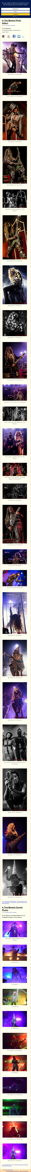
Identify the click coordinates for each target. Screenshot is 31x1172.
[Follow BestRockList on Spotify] (23, 37)
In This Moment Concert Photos (19, 1164)
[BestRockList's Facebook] (14, 37)
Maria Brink (19, 902)
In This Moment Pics (13, 902)
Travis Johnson (6, 903)
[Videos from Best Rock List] (8, 37)
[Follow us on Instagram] (3, 37)
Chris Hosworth (21, 901)
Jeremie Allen (13, 25)
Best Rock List (7, 901)
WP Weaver (25, 1171)
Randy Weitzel (23, 902)
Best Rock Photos (13, 901)
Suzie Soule (14, 912)
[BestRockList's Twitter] (19, 37)
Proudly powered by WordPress (12, 1171)
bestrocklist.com (10, 1169)
